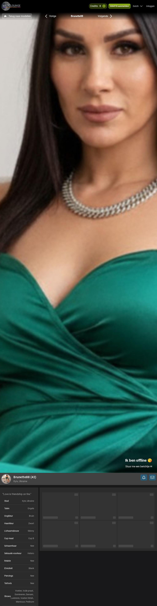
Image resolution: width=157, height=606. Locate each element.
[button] (138, 6)
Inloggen (150, 6)
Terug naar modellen (20, 16)
